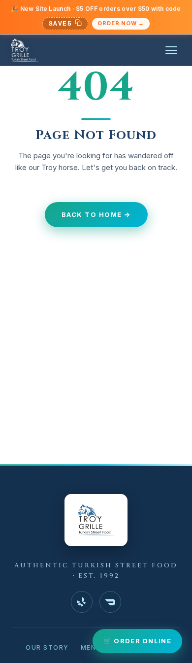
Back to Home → (96, 214)
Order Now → (120, 23)
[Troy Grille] (24, 50)
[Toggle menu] (171, 50)
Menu (91, 647)
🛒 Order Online (137, 641)
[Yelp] (82, 602)
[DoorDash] (110, 602)
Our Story (47, 647)
